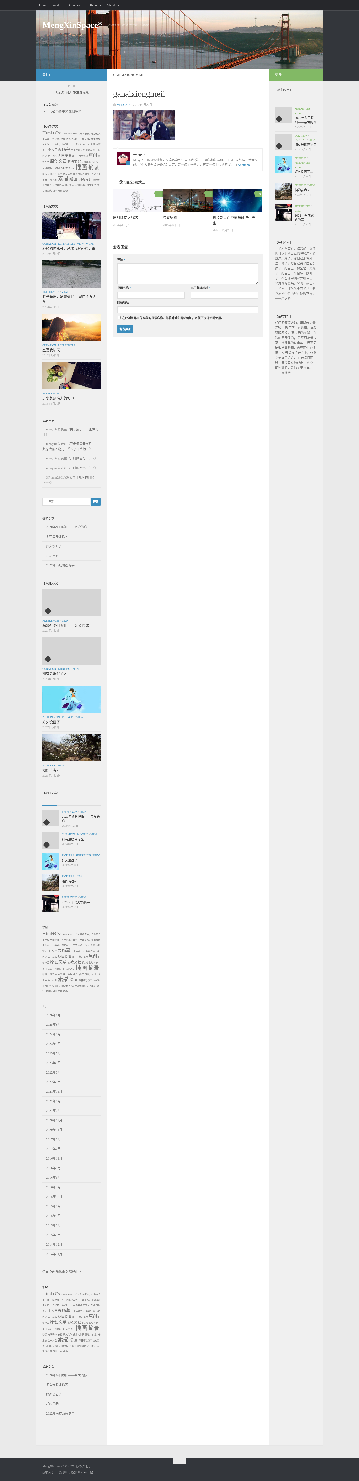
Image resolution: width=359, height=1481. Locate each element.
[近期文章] (49, 801)
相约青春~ (53, 555)
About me (113, 5)
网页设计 (85, 179)
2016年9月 (53, 1168)
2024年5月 (53, 1034)
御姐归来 (60, 168)
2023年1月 (53, 1063)
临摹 (66, 149)
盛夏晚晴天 (51, 350)
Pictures (48, 717)
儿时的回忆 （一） (82, 458)
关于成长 (52, 156)
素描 (63, 179)
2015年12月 (54, 1196)
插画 (81, 167)
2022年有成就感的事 (60, 565)
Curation (75, 5)
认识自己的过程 (60, 185)
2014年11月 (54, 1254)
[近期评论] (78, 801)
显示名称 (124, 287)
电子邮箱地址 (200, 287)
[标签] (93, 801)
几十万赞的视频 (80, 156)
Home (43, 5)
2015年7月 (53, 1206)
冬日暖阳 (64, 156)
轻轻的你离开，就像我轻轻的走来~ (69, 249)
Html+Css (52, 132)
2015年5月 (53, 1216)
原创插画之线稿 (125, 218)
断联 (44, 174)
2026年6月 (53, 1015)
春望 (60, 174)
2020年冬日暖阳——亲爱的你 (66, 527)
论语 (71, 185)
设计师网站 (80, 185)
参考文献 (74, 162)
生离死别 (52, 180)
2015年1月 (53, 1235)
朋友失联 (67, 174)
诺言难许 (91, 185)
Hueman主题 (85, 1472)
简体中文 (62, 111)
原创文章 (58, 161)
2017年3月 (53, 1139)
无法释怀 (52, 174)
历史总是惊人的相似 (58, 398)
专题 (93, 144)
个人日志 (54, 150)
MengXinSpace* (72, 25)
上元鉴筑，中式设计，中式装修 (66, 144)
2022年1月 (53, 1082)
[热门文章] (64, 801)
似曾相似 (90, 150)
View (80, 243)
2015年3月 (53, 1225)
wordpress (67, 134)
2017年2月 (53, 1149)
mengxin (123, 104)
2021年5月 (53, 1101)
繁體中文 (75, 111)
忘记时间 (70, 168)
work (56, 5)
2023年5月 (53, 1053)
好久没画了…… (57, 546)
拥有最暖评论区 (57, 536)
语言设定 (48, 111)
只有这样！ (172, 218)
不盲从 (86, 144)
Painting (64, 668)
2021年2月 (53, 1110)
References (66, 243)
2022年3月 (53, 1072)
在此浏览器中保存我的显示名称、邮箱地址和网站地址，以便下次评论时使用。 (173, 318)
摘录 (93, 167)
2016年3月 (53, 1187)
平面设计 (50, 168)
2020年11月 (54, 1129)
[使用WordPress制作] (55, 1472)
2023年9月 (53, 1043)
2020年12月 (54, 1120)
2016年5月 (53, 1177)
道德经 (48, 191)
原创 (93, 155)
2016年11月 (54, 1158)
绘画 (73, 179)
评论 (121, 259)
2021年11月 (54, 1091)
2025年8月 (53, 1024)
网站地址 (123, 302)
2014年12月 (54, 1244)
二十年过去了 (78, 150)
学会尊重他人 (88, 162)
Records (95, 5)
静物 (65, 191)
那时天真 (57, 191)
